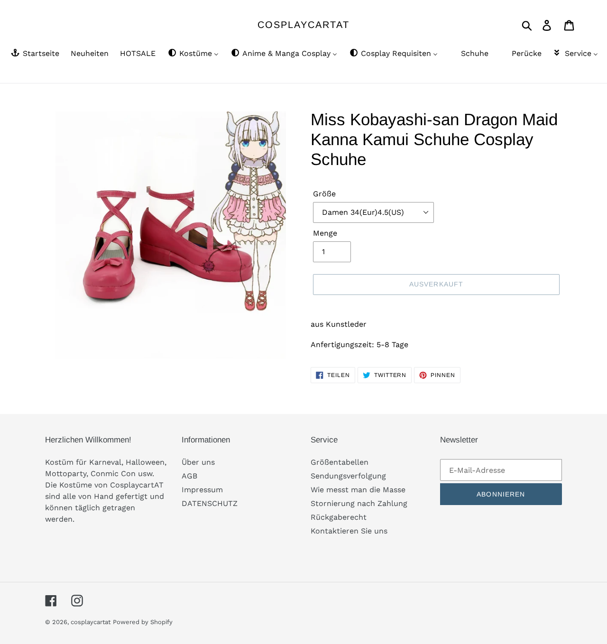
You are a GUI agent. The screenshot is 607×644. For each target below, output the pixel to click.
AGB (189, 475)
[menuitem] (34, 54)
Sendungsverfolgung (348, 475)
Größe (324, 193)
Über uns (198, 462)
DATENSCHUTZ (210, 503)
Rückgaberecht (339, 517)
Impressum (202, 489)
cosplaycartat (303, 24)
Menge (325, 233)
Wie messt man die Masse (358, 489)
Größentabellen (339, 462)
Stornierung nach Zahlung (359, 503)
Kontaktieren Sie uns (349, 530)
